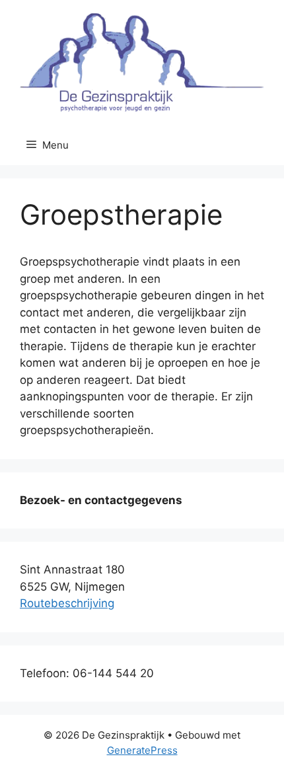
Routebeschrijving (67, 603)
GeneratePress (142, 750)
